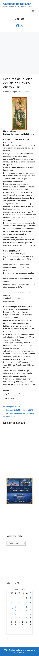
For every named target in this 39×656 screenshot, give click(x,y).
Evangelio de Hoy (13, 407)
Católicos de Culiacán (17, 3)
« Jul (8, 639)
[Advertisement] (19, 53)
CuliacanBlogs (19, 652)
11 (12, 609)
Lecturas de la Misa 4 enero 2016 (19, 410)
